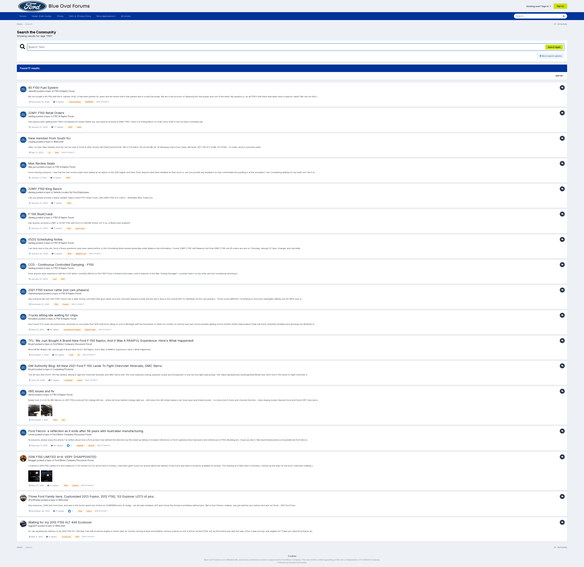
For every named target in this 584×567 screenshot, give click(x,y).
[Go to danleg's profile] (23, 114)
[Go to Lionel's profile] (23, 432)
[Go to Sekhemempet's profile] (23, 291)
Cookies (292, 556)
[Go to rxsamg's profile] (23, 139)
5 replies (56, 177)
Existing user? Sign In (538, 6)
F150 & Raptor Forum (64, 91)
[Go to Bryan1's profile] (23, 342)
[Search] (563, 16)
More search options (551, 56)
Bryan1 (31, 344)
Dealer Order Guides (42, 16)
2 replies (59, 102)
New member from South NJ (49, 138)
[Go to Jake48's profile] (23, 89)
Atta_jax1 (32, 167)
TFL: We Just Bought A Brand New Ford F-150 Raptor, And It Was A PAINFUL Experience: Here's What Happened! (111, 340)
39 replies (59, 355)
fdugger (32, 460)
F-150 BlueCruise (40, 214)
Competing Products (63, 369)
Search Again (554, 47)
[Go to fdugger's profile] (23, 458)
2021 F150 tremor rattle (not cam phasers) (58, 290)
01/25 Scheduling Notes (45, 239)
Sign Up (560, 6)
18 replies (54, 329)
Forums (23, 16)
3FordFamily (34, 500)
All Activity (126, 16)
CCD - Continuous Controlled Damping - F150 (61, 264)
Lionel (31, 434)
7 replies (57, 203)
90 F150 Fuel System (43, 87)
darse (31, 394)
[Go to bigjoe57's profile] (23, 524)
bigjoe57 (32, 525)
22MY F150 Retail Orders (46, 113)
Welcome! (59, 141)
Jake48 (32, 91)
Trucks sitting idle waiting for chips (53, 315)
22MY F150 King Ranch (45, 189)
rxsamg (32, 141)
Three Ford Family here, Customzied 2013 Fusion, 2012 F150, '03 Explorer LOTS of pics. (91, 496)
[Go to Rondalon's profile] (23, 316)
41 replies (54, 485)
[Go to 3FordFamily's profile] (23, 498)
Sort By (559, 76)
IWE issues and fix (41, 391)
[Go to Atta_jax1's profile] (23, 165)
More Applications (105, 16)
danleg (31, 116)
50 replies (58, 445)
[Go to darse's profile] (23, 392)
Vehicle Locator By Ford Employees (71, 192)
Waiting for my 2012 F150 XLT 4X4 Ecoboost (60, 522)
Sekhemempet (35, 293)
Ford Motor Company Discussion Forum (72, 344)
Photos (60, 16)
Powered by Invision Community (292, 562)
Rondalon (33, 318)
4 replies (58, 253)
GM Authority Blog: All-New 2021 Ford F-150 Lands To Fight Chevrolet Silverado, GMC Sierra (95, 366)
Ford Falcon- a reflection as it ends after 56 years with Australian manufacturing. (86, 431)
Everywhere (551, 16)
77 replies (58, 127)
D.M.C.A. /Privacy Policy (80, 16)
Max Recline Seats (41, 163)
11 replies (59, 511)
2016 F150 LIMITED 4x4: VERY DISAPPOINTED (62, 457)
